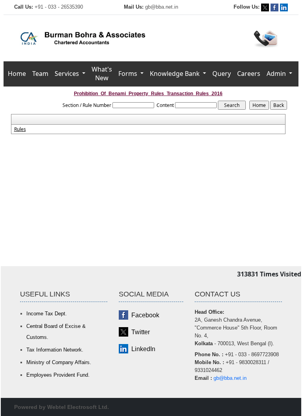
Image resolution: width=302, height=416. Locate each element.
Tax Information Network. (54, 350)
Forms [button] (128, 73)
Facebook (145, 315)
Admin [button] (277, 73)
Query (221, 73)
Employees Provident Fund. (58, 375)
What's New (102, 73)
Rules (20, 129)
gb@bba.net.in (161, 7)
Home (17, 73)
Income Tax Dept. (46, 314)
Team (40, 73)
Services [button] (68, 73)
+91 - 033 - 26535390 (59, 7)
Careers (248, 73)
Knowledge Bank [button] (175, 73)
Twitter (140, 332)
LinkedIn (143, 349)
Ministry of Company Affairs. (58, 362)
